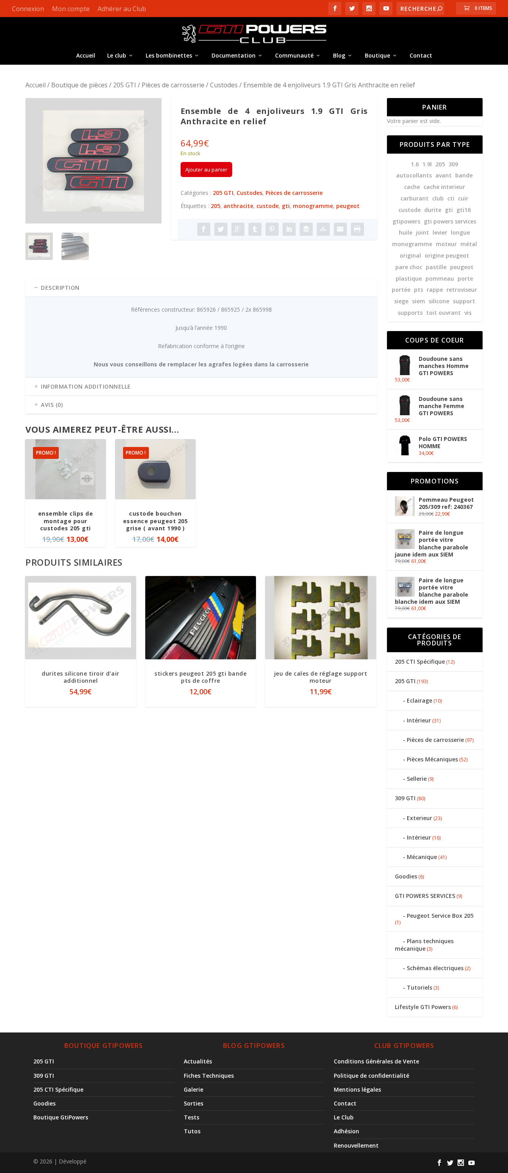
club (438, 198)
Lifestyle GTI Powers (423, 1007)
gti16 (463, 210)
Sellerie (417, 778)
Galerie (193, 1089)
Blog (339, 55)
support (464, 301)
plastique (409, 278)
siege (401, 301)
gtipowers (406, 221)
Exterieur (419, 818)
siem (418, 301)
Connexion (28, 9)
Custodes (224, 85)
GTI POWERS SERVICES (425, 895)
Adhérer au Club (122, 9)
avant (443, 175)
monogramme (313, 206)
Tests (191, 1117)
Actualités (198, 1061)
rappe (435, 289)
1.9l (427, 164)
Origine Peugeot (447, 255)
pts (418, 289)
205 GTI (124, 85)
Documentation (234, 55)
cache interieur (444, 187)
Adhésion (346, 1131)
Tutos (192, 1131)
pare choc (408, 267)
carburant (414, 198)
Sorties (193, 1103)
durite (432, 210)
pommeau (439, 278)
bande (464, 175)
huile (405, 232)
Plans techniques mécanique (424, 944)
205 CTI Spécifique (420, 661)
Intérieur (419, 720)
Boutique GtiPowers (60, 1117)
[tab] (201, 288)
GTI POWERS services (450, 221)
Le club (116, 55)
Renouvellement (356, 1145)
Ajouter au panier (206, 169)
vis (467, 312)
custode (267, 206)
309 (453, 164)
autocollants (414, 175)
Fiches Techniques (209, 1075)
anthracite (238, 206)
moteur (446, 244)
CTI (450, 198)
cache (412, 187)
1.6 (415, 164)
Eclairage (419, 700)
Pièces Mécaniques (432, 759)
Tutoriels (419, 987)
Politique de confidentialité (371, 1075)
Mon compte (71, 9)
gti (286, 206)
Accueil (85, 55)
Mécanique (422, 857)
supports (410, 312)
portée (401, 289)
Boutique (377, 55)
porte (465, 278)
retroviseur (461, 289)
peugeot (348, 206)
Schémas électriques (435, 968)
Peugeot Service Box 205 (440, 915)
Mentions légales (357, 1089)
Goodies (406, 876)
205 (215, 206)
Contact (421, 55)
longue (460, 232)
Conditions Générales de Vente (376, 1061)
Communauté (294, 55)
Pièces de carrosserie (173, 85)
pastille (436, 267)
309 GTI (405, 798)
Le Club (344, 1117)
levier (440, 232)
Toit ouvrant (443, 312)
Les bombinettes (169, 55)
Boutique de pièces (79, 85)
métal (468, 244)
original (410, 255)
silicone (439, 301)
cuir (463, 198)
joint (422, 232)
